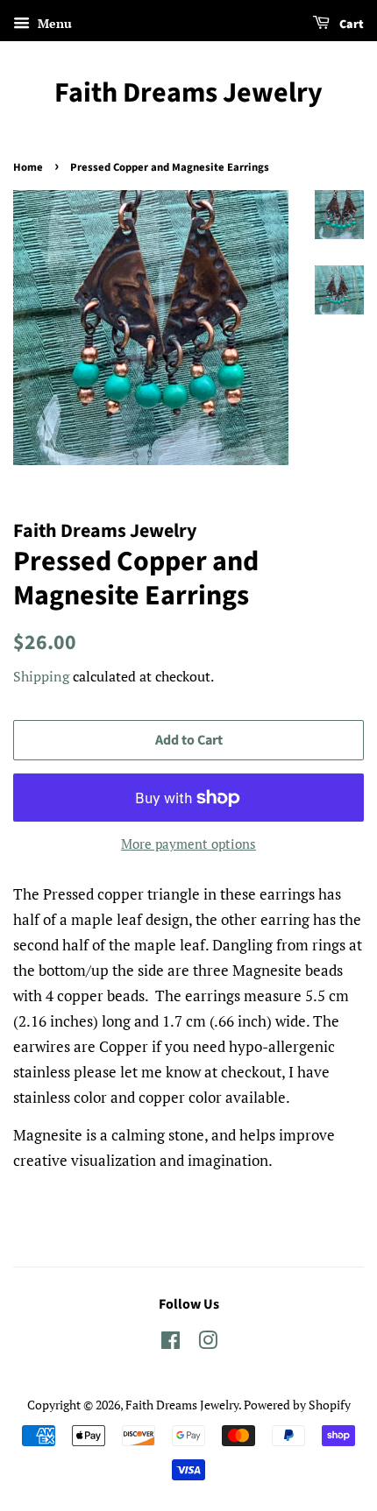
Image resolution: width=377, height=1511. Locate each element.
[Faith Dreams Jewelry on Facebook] (170, 1343)
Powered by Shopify (297, 1404)
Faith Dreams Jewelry (188, 92)
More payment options (188, 843)
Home (28, 167)
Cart (350, 24)
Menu (53, 23)
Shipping (41, 676)
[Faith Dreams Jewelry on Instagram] (207, 1343)
